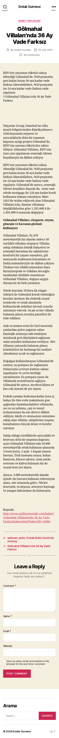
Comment (9, 586)
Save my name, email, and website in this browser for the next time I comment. (27, 663)
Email (7, 631)
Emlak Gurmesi (29, 6)
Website (7, 646)
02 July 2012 (45, 49)
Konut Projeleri (30, 21)
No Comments (32, 54)
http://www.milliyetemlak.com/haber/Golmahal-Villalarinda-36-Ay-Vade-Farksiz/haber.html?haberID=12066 (28, 517)
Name (7, 616)
